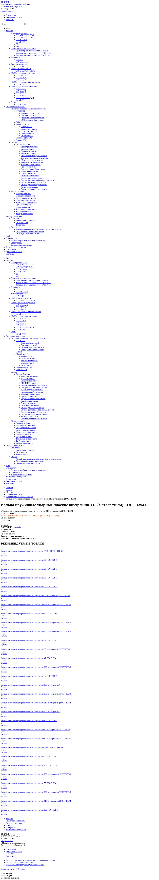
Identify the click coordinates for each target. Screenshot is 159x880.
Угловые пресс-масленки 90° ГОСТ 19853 (33, 55)
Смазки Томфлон (23, 144)
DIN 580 (19, 60)
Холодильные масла (24, 214)
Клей (8, 236)
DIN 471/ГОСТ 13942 (25, 35)
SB (17, 44)
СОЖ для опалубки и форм (32, 120)
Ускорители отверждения (21, 245)
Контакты (10, 20)
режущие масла (27, 133)
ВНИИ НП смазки (29, 153)
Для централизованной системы (34, 158)
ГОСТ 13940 (21, 40)
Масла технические (19, 191)
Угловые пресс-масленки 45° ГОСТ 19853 (33, 53)
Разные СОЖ (21, 140)
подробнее (18, 527)
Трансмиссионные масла (26, 209)
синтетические (27, 136)
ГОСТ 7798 (21, 104)
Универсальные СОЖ (30, 113)
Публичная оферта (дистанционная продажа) (25, 865)
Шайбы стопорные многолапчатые (26, 82)
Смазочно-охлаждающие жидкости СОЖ (28, 109)
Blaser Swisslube (22, 124)
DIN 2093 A (21, 89)
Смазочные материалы (15, 107)
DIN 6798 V (21, 80)
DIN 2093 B (21, 91)
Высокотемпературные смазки (34, 156)
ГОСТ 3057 (21, 100)
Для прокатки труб (29, 115)
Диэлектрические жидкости (32, 118)
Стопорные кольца (19, 33)
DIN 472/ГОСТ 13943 (25, 37)
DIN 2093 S (21, 95)
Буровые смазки (28, 149)
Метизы (9, 31)
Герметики (15, 218)
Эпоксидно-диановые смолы (28, 234)
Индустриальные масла (26, 198)
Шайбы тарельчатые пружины (24, 86)
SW (17, 46)
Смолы (14, 227)
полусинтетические (29, 131)
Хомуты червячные (19, 64)
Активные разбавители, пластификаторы (28, 240)
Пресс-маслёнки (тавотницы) (23, 48)
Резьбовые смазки (28, 173)
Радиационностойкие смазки (33, 169)
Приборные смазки (29, 167)
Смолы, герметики (14, 216)
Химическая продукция (16, 247)
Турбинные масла (23, 211)
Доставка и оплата (14, 17)
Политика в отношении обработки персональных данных (30, 860)
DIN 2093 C (21, 93)
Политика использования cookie (19, 862)
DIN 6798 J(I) (21, 77)
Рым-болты (15, 57)
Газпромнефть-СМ (24, 138)
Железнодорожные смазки (32, 160)
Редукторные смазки (29, 171)
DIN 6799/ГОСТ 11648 (25, 71)
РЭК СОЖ (20, 111)
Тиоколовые (21, 225)
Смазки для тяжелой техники (33, 182)
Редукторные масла (24, 207)
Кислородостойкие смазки (32, 162)
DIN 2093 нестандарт (25, 98)
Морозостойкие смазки (30, 165)
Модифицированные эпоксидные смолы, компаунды (38, 229)
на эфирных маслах (29, 129)
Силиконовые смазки (30, 176)
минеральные (26, 127)
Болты (13, 102)
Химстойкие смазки (29, 187)
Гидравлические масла (25, 196)
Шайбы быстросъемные (21, 69)
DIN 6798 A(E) (22, 75)
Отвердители (11, 238)
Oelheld (19, 122)
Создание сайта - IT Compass (13, 869)
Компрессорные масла (25, 200)
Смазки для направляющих (32, 178)
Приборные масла (23, 205)
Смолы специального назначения (30, 231)
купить (4, 555)
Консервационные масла (26, 202)
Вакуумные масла (23, 194)
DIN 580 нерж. (22, 62)
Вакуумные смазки (29, 151)
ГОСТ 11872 (21, 84)
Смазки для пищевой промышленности (37, 180)
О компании (11, 15)
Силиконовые (22, 223)
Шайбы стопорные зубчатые (23, 73)
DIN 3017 (20, 66)
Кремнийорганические (25, 220)
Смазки (14, 142)
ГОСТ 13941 (21, 42)
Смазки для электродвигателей (34, 185)
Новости (9, 854)
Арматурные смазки (29, 147)
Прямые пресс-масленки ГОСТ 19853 (32, 51)
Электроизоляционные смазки (34, 189)
